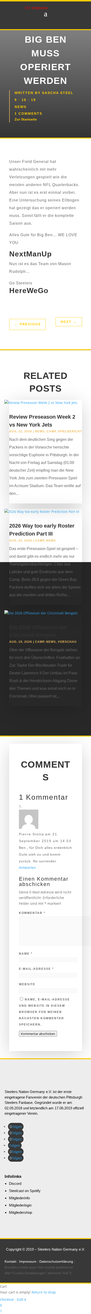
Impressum (27, 1261)
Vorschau (67, 642)
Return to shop (44, 1292)
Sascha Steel (58, 93)
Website (27, 984)
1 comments (28, 113)
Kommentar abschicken (38, 1034)
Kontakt (10, 1261)
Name (26, 953)
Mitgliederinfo (19, 1198)
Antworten (27, 867)
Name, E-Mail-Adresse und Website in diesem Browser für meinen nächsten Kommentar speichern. (44, 1012)
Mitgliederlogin (20, 1205)
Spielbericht (70, 431)
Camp (51, 431)
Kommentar (32, 913)
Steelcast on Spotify (25, 1191)
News (20, 107)
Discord (15, 1183)
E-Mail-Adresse (36, 969)
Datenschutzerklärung (56, 1261)
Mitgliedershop (20, 1212)
